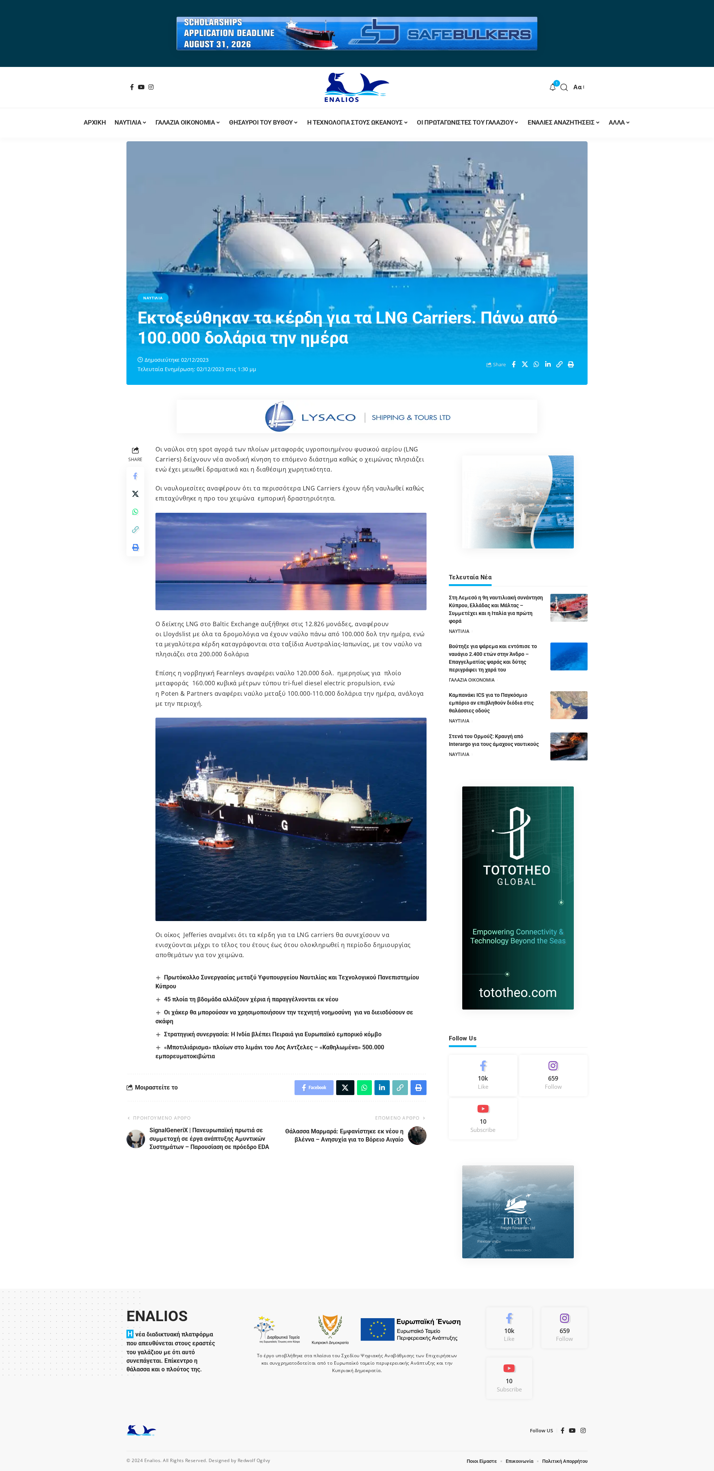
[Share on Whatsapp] (536, 364)
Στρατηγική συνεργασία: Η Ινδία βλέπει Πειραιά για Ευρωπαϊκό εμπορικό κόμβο (273, 1034)
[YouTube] (141, 87)
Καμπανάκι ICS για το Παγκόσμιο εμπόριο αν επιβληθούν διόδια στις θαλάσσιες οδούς (491, 703)
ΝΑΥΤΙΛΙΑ (153, 297)
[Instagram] (151, 87)
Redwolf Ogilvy (254, 1460)
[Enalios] (356, 87)
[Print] (571, 364)
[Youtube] (483, 1118)
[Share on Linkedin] (548, 364)
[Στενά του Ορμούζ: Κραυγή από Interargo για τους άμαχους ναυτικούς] (569, 746)
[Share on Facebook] (513, 364)
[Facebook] (132, 87)
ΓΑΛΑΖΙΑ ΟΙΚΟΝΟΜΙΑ (472, 680)
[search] (564, 87)
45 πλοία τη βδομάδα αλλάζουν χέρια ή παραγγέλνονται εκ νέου (251, 999)
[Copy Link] (559, 364)
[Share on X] (525, 364)
